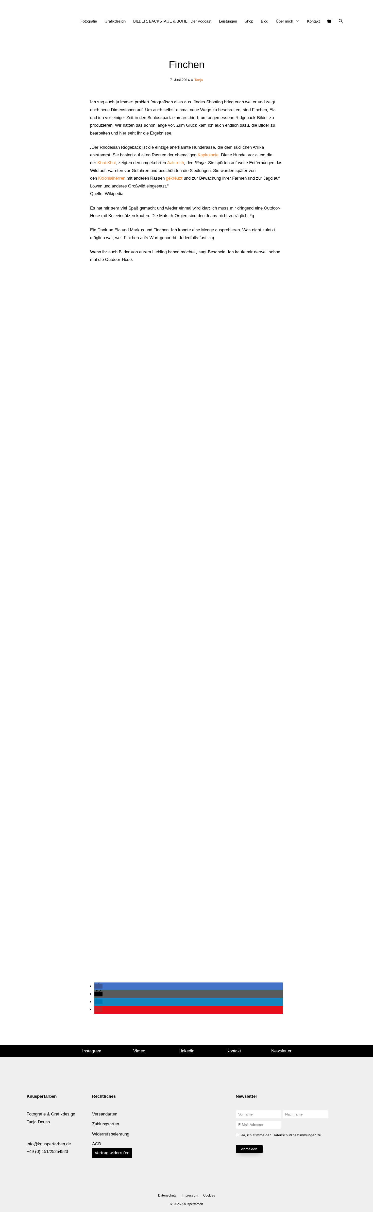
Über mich (284, 21)
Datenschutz (167, 1195)
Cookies (209, 1195)
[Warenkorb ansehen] (329, 21)
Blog (264, 21)
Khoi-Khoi (106, 162)
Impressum (190, 1195)
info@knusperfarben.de (49, 1144)
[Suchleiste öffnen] (340, 21)
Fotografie (88, 21)
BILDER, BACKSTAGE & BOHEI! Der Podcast (172, 21)
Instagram (91, 1051)
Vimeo (139, 1051)
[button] (98, 986)
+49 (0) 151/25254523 (47, 1151)
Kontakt (313, 21)
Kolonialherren (111, 178)
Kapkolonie (208, 155)
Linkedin (186, 1051)
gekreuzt (174, 178)
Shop (249, 21)
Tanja (198, 80)
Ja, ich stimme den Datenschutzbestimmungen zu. (281, 1135)
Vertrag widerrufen (112, 1152)
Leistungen (228, 21)
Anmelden (249, 1149)
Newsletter (281, 1051)
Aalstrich (175, 162)
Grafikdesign (115, 21)
